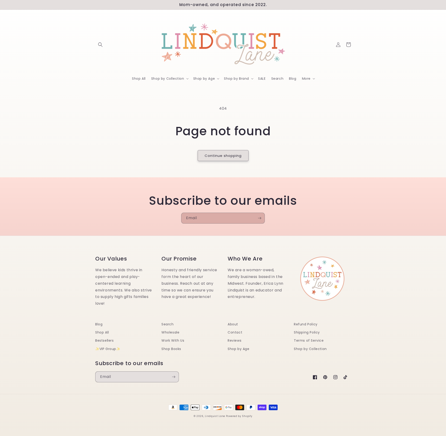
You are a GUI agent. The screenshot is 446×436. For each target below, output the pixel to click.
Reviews (234, 340)
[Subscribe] (259, 218)
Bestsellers (104, 340)
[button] (100, 45)
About (233, 324)
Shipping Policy (307, 332)
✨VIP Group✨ (107, 349)
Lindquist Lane (215, 416)
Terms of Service (309, 340)
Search (167, 324)
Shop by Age (238, 349)
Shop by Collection (310, 349)
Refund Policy (306, 324)
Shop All (102, 332)
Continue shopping (223, 155)
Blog (98, 324)
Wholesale (170, 332)
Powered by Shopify (239, 416)
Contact (235, 332)
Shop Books (171, 349)
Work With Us (172, 340)
